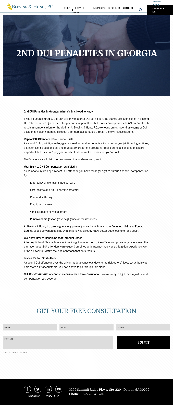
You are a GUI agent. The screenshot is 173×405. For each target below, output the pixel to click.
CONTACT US (158, 10)
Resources (114, 8)
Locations (99, 8)
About (67, 8)
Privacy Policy (52, 395)
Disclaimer (34, 395)
